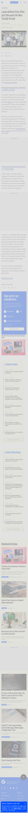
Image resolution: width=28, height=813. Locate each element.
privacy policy (17, 808)
